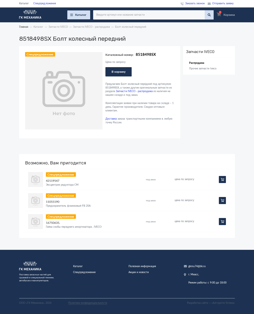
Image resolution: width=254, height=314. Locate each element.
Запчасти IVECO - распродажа (134, 91)
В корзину (119, 71)
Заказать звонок (195, 3)
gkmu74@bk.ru (197, 266)
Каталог (80, 14)
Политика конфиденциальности (87, 303)
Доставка (111, 119)
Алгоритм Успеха (223, 303)
